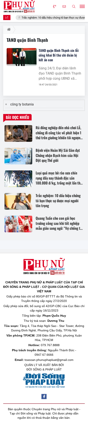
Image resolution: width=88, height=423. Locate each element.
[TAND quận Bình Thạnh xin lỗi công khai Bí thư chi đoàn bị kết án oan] (22, 57)
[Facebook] (44, 396)
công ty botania (22, 104)
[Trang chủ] (8, 29)
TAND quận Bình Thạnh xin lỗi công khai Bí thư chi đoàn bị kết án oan (59, 55)
